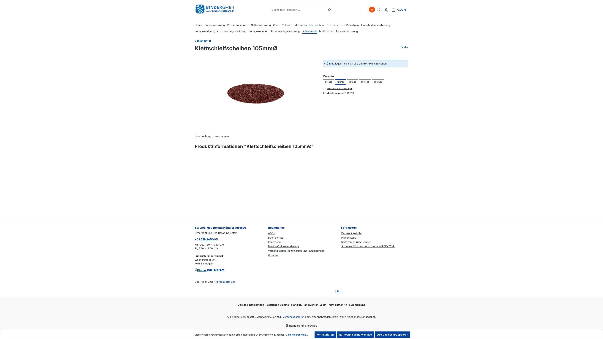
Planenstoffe (348, 237)
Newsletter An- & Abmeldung (347, 304)
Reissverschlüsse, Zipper (356, 242)
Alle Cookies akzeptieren (392, 334)
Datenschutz (275, 237)
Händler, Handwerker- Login (308, 304)
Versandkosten (292, 316)
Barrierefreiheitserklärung (283, 246)
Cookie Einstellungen (251, 304)
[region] (256, 94)
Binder (404, 47)
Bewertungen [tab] (221, 136)
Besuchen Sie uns (277, 304)
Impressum (274, 242)
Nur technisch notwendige (355, 334)
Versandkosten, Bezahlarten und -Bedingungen (296, 250)
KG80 (352, 82)
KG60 (340, 82)
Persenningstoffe (351, 233)
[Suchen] (329, 10)
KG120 (378, 82)
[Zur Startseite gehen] (214, 9)
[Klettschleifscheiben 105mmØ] (255, 94)
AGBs (271, 233)
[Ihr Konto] (386, 10)
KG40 (328, 82)
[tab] (203, 136)
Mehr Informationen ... (297, 334)
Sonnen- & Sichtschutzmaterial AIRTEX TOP (368, 246)
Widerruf (273, 255)
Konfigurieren (325, 334)
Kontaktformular (225, 281)
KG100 (365, 82)
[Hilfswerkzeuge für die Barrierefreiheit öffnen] (372, 10)
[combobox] (298, 10)
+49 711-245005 (206, 239)
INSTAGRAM (215, 270)
